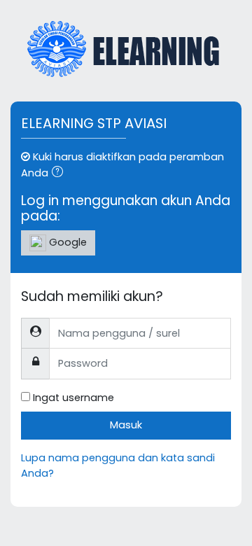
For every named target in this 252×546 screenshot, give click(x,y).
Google (66, 242)
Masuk (126, 425)
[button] (60, 173)
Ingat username (73, 398)
